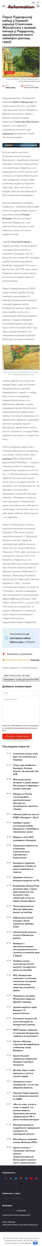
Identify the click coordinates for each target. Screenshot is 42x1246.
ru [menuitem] (33, 2)
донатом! (35, 660)
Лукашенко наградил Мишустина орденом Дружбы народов (24, 999)
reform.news (10, 87)
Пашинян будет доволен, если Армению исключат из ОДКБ (26, 1096)
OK (35, 1243)
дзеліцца (7, 458)
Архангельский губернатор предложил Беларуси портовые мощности (25, 1060)
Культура (9, 72)
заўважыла (8, 133)
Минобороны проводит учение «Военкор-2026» (25, 1140)
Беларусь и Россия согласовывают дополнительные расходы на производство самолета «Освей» (25, 801)
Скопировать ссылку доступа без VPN (20, 679)
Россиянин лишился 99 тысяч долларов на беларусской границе (25, 1021)
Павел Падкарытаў (11, 668)
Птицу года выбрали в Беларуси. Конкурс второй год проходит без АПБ (26, 769)
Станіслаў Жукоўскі (29, 668)
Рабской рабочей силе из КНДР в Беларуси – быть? (26, 816)
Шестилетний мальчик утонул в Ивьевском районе (24, 935)
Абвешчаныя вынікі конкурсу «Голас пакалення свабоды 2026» (23, 922)
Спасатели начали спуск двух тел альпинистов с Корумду (25, 757)
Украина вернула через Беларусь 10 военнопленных (25, 1010)
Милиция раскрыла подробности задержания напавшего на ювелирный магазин (26, 1129)
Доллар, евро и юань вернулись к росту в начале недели (24, 1073)
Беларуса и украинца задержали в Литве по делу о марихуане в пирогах (24, 867)
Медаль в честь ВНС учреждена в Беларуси (24, 838)
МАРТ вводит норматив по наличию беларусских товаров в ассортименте (26, 1033)
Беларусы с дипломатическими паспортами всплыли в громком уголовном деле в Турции (26, 949)
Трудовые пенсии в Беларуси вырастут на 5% (26, 879)
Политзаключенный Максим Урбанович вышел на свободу (23, 909)
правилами (21, 1210)
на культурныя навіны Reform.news (20, 638)
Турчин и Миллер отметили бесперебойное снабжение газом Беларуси (26, 1046)
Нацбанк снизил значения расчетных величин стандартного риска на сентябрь (24, 965)
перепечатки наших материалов (16, 1215)
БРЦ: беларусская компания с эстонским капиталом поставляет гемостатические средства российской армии (24, 983)
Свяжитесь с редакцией (19, 654)
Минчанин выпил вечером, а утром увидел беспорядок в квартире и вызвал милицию (26, 784)
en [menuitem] (38, 2)
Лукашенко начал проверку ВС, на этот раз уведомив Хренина (26, 1084)
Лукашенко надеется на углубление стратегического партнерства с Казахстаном (25, 851)
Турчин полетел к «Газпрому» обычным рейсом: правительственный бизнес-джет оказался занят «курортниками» (24, 1155)
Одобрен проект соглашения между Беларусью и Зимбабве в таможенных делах (26, 827)
